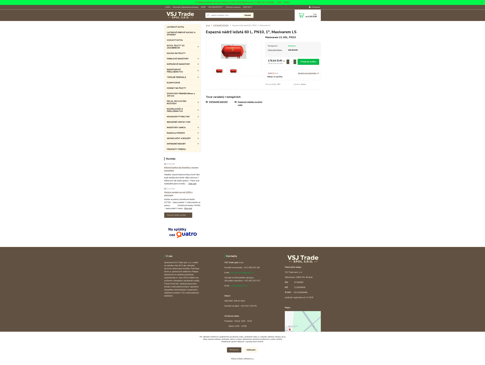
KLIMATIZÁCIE (173, 82)
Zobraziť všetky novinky (176, 215)
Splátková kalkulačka (307, 73)
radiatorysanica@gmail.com (242, 272)
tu (253, 359)
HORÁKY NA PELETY (176, 88)
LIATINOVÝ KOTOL (175, 27)
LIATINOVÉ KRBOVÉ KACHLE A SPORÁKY (181, 33)
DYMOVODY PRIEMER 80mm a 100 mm (181, 94)
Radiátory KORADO (176, 133)
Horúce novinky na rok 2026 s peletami (178, 194)
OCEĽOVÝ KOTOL (175, 40)
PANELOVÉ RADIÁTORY (178, 58)
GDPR (203, 7)
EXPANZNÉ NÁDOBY (176, 144)
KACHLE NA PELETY (176, 53)
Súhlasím (251, 349)
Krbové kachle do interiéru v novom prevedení (181, 169)
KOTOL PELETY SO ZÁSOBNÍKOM (176, 46)
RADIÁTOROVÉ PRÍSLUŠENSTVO (175, 70)
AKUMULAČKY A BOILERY (179, 138)
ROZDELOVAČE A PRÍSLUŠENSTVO (175, 110)
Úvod (208, 25)
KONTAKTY (247, 7)
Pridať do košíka (308, 61)
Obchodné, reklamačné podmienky (185, 7)
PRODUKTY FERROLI (176, 149)
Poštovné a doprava (233, 7)
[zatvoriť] (482, 2)
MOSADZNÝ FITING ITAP (178, 116)
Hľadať (247, 15)
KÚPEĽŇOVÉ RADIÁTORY (178, 64)
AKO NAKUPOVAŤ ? (215, 7)
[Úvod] (183, 15)
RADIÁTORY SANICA (176, 127)
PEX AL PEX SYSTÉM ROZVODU (176, 102)
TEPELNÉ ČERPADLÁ (176, 77)
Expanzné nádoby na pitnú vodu (250, 103)
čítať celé (192, 183)
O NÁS (167, 7)
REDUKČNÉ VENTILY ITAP (178, 122)
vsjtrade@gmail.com (239, 285)
